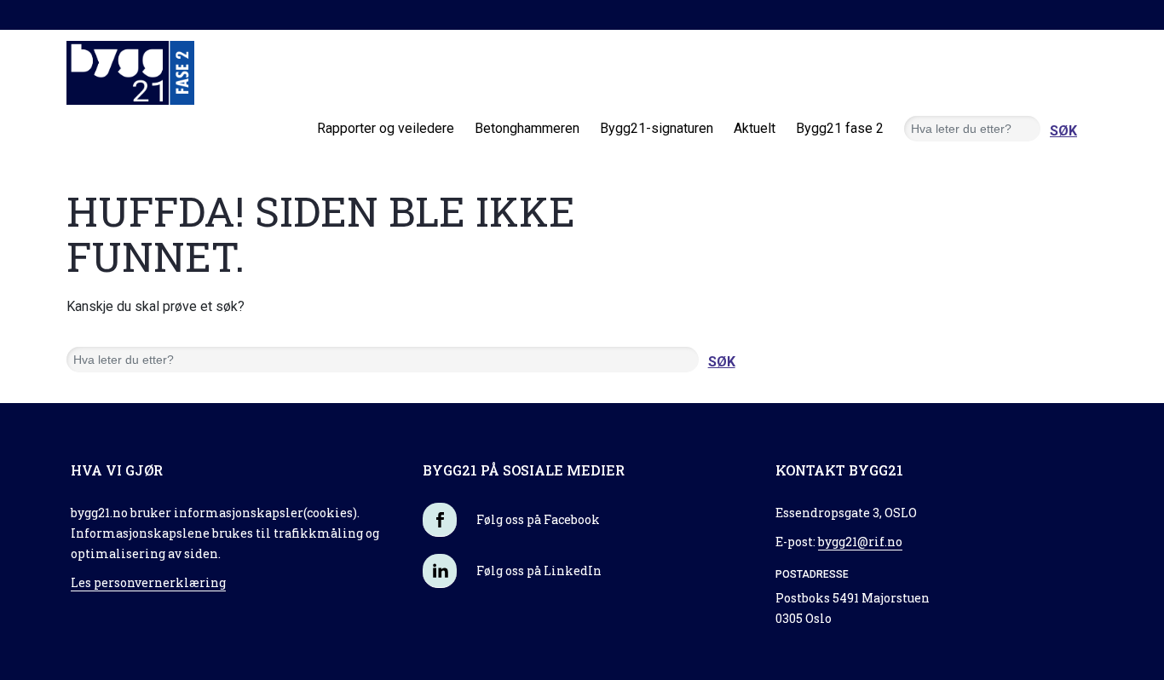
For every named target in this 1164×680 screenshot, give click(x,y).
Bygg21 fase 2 (840, 128)
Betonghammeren (527, 128)
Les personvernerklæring (148, 582)
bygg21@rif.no (860, 541)
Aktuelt (754, 128)
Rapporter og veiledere (385, 128)
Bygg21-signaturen (656, 128)
